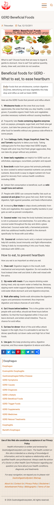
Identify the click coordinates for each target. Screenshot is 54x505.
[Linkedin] (13, 352)
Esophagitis (8, 425)
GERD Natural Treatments (14, 419)
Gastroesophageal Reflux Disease (17, 376)
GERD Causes (9, 385)
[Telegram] (27, 352)
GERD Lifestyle (9, 395)
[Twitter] (8, 352)
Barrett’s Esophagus (11, 430)
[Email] (32, 352)
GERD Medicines (10, 414)
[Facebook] (3, 352)
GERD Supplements (11, 409)
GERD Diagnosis (10, 390)
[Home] (6, 5)
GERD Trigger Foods (11, 404)
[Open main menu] (44, 5)
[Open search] (51, 5)
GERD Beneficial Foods (13, 399)
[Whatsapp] (23, 352)
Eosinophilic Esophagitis (13, 371)
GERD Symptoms (10, 380)
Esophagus (7, 366)
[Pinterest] (18, 352)
